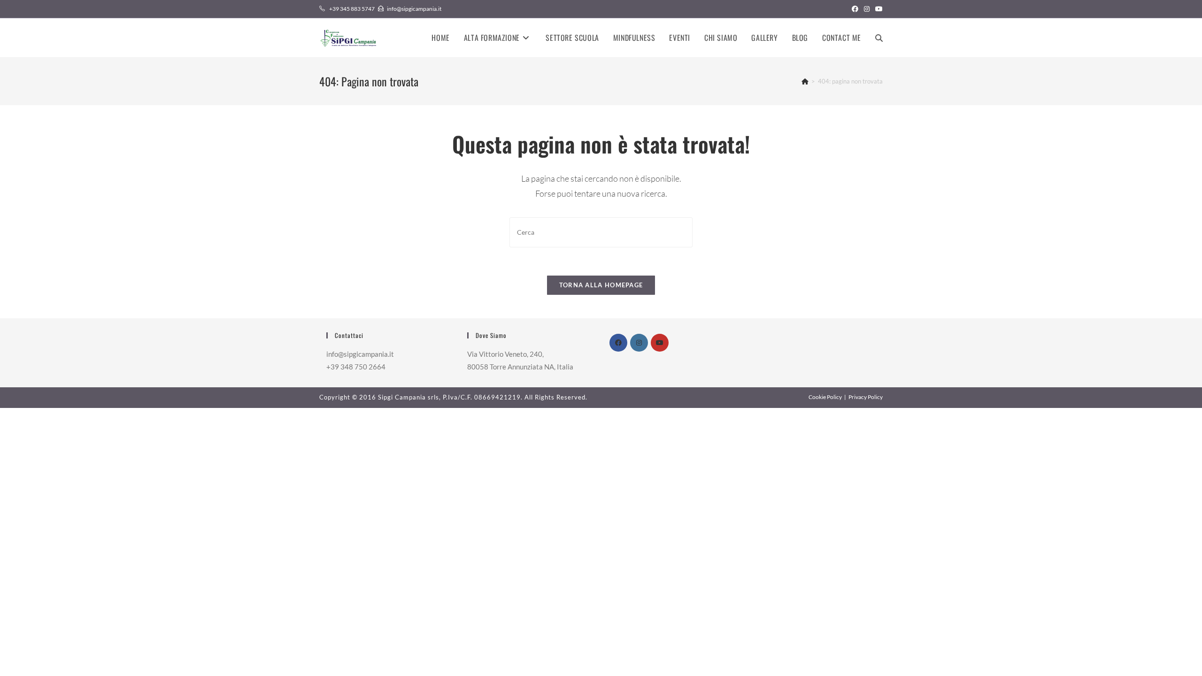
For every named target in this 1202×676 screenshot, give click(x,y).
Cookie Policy (825, 396)
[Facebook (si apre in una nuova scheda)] (855, 9)
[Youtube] (660, 343)
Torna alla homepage (601, 285)
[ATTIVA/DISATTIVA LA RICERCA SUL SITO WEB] (879, 37)
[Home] (805, 81)
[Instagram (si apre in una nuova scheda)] (866, 9)
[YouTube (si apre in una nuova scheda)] (877, 9)
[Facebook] (618, 343)
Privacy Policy (865, 396)
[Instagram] (639, 343)
